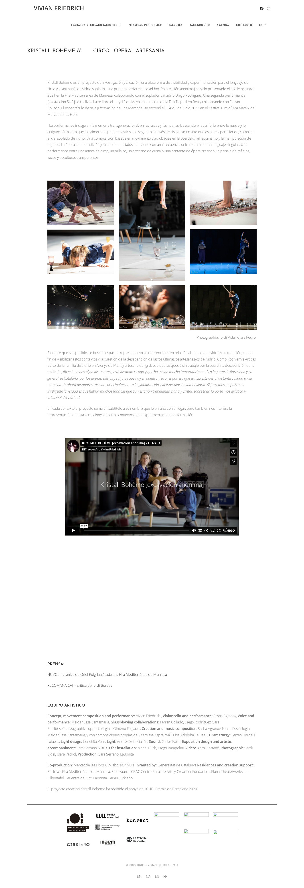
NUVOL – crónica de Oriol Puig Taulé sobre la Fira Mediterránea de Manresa (107, 674)
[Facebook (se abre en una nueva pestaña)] (261, 8)
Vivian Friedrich (59, 8)
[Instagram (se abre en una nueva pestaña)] (268, 8)
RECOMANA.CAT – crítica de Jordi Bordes (79, 685)
